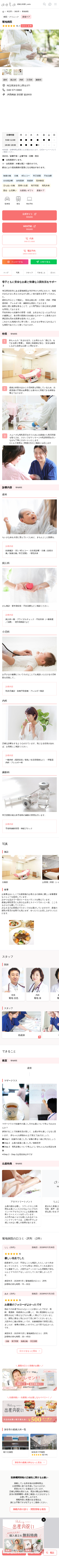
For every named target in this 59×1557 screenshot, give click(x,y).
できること (41, 273)
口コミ (53, 273)
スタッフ (29, 273)
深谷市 (16, 11)
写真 (17, 273)
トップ (5, 273)
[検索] (44, 4)
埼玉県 (9, 11)
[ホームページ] (3, 11)
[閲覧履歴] (50, 4)
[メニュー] (55, 4)
